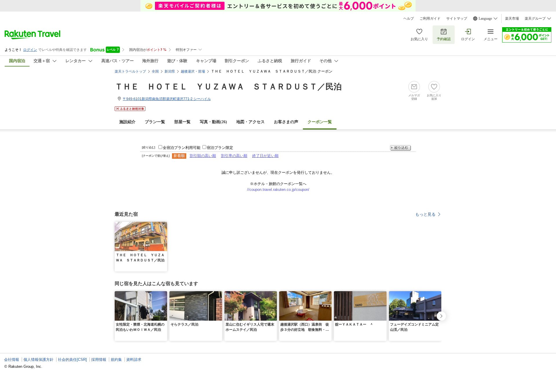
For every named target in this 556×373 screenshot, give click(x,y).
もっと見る (425, 214)
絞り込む (400, 148)
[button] (163, 225)
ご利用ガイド (430, 18)
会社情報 (11, 359)
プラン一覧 (155, 122)
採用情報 (98, 359)
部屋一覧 (182, 122)
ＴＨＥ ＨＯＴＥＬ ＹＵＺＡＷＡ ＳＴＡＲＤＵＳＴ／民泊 (228, 86)
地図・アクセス (250, 122)
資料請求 (133, 359)
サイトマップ (456, 18)
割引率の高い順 (234, 156)
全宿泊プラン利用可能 (181, 147)
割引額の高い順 (203, 156)
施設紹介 (127, 122)
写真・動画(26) (213, 122)
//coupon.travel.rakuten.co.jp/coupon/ (278, 189)
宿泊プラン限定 (220, 147)
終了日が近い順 (265, 156)
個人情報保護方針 (38, 359)
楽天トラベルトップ (130, 71)
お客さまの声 (286, 122)
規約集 (116, 359)
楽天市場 (512, 18)
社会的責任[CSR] (72, 359)
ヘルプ (408, 18)
